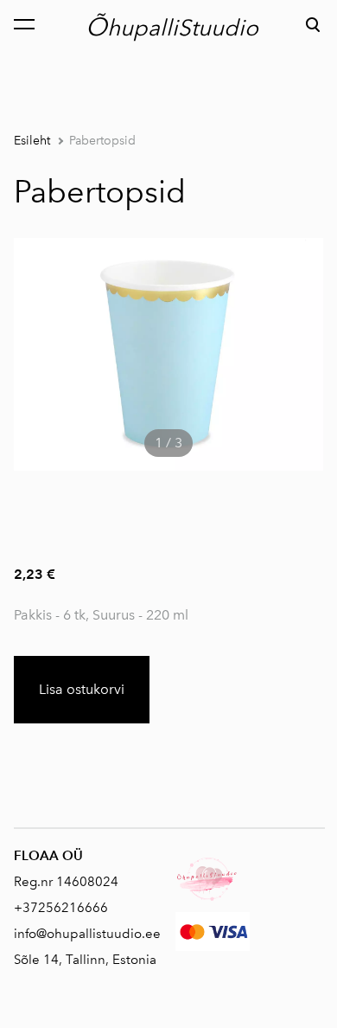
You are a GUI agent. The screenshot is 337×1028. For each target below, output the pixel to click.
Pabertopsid (102, 140)
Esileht (32, 140)
